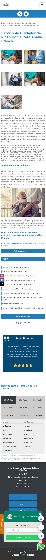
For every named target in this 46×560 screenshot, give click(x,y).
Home (23, 497)
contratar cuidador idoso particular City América (18, 276)
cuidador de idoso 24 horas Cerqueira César (17, 289)
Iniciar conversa (23, 537)
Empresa (23, 504)
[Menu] (42, 5)
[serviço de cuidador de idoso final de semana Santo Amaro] (34, 57)
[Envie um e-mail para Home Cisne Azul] (26, 14)
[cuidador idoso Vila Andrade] (11, 79)
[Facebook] (2, 280)
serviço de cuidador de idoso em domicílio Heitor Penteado (22, 308)
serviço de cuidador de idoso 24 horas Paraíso (18, 271)
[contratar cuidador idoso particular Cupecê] (34, 79)
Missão (23, 511)
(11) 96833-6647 (15, 243)
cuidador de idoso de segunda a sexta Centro (18, 285)
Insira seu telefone (23, 525)
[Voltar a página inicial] (6, 5)
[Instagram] (2, 276)
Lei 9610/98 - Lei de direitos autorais (23, 459)
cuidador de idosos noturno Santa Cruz (15, 267)
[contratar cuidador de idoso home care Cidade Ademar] (11, 57)
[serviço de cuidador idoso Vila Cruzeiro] (11, 101)
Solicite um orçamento (23, 251)
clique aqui (27, 243)
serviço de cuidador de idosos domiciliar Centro (18, 280)
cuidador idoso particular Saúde (13, 304)
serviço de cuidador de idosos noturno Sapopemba (20, 293)
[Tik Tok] (2, 284)
